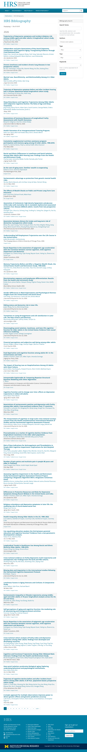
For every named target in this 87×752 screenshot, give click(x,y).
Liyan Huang (15, 225)
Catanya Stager (28, 344)
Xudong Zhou (44, 68)
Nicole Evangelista (9, 658)
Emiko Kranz (8, 282)
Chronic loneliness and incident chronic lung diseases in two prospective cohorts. (27, 66)
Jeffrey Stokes (17, 81)
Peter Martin (16, 396)
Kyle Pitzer (16, 586)
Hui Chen (37, 225)
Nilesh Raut (27, 194)
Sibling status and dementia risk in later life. (21, 305)
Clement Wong (41, 182)
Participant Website (33, 724)
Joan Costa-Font (9, 194)
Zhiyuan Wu (7, 686)
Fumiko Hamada (29, 159)
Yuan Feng (43, 643)
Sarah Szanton (33, 107)
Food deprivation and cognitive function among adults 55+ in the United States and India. (28, 354)
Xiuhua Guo (30, 686)
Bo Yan (6, 68)
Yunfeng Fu (32, 210)
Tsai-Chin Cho (8, 268)
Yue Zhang (23, 601)
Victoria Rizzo (24, 549)
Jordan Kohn (20, 658)
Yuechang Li (12, 68)
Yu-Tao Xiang (48, 645)
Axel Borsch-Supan (18, 519)
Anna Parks (7, 451)
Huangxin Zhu (8, 210)
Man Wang (29, 684)
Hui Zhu (36, 68)
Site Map (50, 728)
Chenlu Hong (17, 253)
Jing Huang (7, 107)
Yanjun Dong (8, 549)
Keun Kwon (7, 670)
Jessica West (7, 369)
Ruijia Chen (7, 54)
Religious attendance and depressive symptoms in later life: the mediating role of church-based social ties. (28, 505)
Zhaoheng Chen (30, 561)
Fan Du (53, 210)
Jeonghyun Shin (39, 658)
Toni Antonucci (15, 296)
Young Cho (13, 613)
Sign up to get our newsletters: (71, 726)
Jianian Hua (36, 684)
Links (49, 735)
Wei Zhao (21, 561)
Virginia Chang (36, 282)
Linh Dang (7, 296)
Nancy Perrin (15, 107)
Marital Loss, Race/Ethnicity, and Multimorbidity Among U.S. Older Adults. (29, 78)
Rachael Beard (24, 586)
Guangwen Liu (8, 253)
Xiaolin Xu (31, 601)
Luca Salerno (8, 519)
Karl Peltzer (16, 465)
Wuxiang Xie (21, 684)
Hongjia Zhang (39, 686)
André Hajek (25, 465)
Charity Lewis (8, 159)
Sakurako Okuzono (42, 54)
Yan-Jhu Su (32, 319)
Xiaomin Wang (28, 68)
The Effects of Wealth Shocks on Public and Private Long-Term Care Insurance (29, 192)
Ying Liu (13, 574)
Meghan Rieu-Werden (30, 451)
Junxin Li (27, 109)
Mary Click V (29, 132)
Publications (8, 16)
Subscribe (69, 735)
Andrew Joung (20, 239)
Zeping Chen (40, 561)
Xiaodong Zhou (8, 212)
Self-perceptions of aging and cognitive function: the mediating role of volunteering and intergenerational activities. (30, 610)
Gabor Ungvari (32, 645)
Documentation (16, 10)
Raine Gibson (29, 699)
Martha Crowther (39, 344)
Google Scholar (14, 44)
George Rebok (42, 107)
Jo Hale (6, 334)
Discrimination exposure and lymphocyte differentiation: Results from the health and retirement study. (29, 279)
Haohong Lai (12, 93)
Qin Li (5, 93)
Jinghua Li (24, 645)
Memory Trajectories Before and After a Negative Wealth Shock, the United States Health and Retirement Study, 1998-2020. (30, 265)
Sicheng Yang (24, 210)
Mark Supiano (31, 453)
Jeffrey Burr (15, 319)
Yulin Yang (32, 54)
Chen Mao (7, 410)
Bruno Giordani (9, 483)
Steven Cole (45, 282)
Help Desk (51, 724)
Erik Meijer (7, 574)
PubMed (8, 44)
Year (61, 54)
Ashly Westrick (17, 268)
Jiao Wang (44, 684)
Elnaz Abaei (7, 396)
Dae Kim (19, 122)
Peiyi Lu (22, 145)
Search (63, 74)
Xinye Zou (51, 684)
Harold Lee (14, 54)
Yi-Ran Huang (18, 643)
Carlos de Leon (26, 296)
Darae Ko (40, 451)
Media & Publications (42, 10)
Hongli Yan (41, 408)
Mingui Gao (7, 508)
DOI (4, 44)
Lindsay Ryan (19, 481)
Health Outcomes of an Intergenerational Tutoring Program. (27, 130)
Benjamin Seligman (10, 122)
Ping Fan (50, 643)
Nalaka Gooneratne (18, 109)
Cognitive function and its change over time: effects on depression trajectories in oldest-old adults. (29, 393)
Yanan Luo (7, 255)
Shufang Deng (8, 561)
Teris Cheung (15, 645)
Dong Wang (14, 410)
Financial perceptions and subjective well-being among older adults (30, 342)
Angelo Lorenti (13, 334)
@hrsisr (8, 736)
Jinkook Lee (48, 424)
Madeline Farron (9, 481)
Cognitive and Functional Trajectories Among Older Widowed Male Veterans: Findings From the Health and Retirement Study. (29, 655)
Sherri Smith (36, 369)
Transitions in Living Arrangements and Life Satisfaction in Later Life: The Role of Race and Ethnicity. (28, 317)
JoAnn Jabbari (8, 586)
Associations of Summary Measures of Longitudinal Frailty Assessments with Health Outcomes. (26, 119)
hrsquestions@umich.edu (13, 734)
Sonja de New (32, 182)
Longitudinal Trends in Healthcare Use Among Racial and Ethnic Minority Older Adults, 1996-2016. (28, 546)
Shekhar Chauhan (9, 356)
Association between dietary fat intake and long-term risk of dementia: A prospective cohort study (27, 222)
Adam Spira (24, 107)
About (6, 10)
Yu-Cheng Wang (9, 643)
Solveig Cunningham (25, 334)
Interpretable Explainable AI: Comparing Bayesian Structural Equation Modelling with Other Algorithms (27, 379)
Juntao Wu (20, 93)
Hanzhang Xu (16, 369)
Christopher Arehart (17, 699)
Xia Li (13, 686)
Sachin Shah (41, 453)
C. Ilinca (6, 381)
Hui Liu (14, 307)
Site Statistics (51, 736)
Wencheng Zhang (22, 307)
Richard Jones (18, 483)
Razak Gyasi (33, 465)
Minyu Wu (7, 225)
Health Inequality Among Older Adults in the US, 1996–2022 (26, 517)
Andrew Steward (22, 613)
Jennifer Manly (28, 481)
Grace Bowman (39, 699)
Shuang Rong (25, 227)
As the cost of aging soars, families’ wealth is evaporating (26, 168)
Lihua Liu (16, 210)
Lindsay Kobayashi (15, 56)
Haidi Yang (27, 93)
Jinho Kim (14, 670)
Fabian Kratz (8, 537)
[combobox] (67, 42)
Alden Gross (17, 424)
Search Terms (64, 25)
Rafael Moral (20, 437)
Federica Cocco (8, 170)
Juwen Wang (7, 307)
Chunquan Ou (49, 408)
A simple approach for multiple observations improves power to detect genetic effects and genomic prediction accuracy (28, 696)
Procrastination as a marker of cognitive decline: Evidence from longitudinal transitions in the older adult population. (28, 434)
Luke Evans (7, 699)
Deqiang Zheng (20, 686)
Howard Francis (26, 369)
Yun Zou (17, 40)
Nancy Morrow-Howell (18, 132)
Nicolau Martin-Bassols (11, 182)
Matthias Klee (16, 537)
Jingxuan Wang (23, 54)
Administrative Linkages (34, 730)
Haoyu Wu (20, 68)
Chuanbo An (7, 601)
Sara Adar (26, 268)
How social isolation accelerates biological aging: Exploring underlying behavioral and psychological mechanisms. (26, 667)
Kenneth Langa (41, 268)
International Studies (34, 738)
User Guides (31, 736)
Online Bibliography (33, 733)
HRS (7, 738)
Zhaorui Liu (50, 253)
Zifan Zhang (16, 601)
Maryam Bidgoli (9, 344)
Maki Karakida (8, 81)
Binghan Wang (45, 225)
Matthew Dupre (46, 369)
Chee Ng (40, 645)
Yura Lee (6, 613)
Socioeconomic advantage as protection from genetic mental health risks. (30, 179)
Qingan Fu (47, 210)
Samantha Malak (18, 159)
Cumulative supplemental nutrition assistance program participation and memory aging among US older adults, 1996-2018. (29, 142)
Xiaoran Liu (33, 227)
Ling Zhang (35, 643)
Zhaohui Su (7, 645)
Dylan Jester (49, 658)
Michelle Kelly (29, 437)
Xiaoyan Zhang (26, 282)
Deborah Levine (39, 481)
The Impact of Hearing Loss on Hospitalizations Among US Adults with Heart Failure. (28, 366)
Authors (62, 38)
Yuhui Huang (23, 225)
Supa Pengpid (8, 465)
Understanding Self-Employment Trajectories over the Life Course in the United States (30, 236)
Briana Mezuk (35, 296)
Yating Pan (40, 210)
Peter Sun (7, 132)
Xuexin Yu (7, 145)
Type (61, 46)
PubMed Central (14, 216)
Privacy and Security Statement (53, 739)
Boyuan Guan (35, 253)
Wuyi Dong (7, 319)
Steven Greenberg (13, 453)
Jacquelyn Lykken (16, 451)
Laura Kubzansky (37, 56)
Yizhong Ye (7, 408)
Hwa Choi (33, 268)
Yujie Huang (26, 253)
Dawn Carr (19, 356)
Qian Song (26, 81)
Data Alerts (51, 733)
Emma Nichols (8, 424)
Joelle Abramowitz (9, 239)
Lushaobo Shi (15, 408)
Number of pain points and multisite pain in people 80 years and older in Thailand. (28, 462)
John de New (23, 182)
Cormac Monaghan (10, 437)
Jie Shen (30, 225)
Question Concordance (34, 735)
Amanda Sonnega (37, 356)
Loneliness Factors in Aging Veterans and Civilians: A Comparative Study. (29, 583)
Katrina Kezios (15, 145)
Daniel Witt (23, 453)
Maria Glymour (26, 56)
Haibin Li (6, 684)
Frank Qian (13, 684)
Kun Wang (15, 549)
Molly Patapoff (29, 658)
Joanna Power (38, 437)
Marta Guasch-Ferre (13, 227)
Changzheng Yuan (44, 227)
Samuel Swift (30, 145)
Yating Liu (43, 253)
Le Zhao (6, 40)
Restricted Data (32, 728)
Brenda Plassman (50, 481)
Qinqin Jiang (33, 408)
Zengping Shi (25, 408)
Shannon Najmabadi (20, 170)
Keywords (63, 62)
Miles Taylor (27, 356)
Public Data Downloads (34, 726)
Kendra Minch (38, 132)
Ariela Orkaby (27, 122)
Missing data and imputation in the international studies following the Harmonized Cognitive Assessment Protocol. (29, 571)
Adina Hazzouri (39, 145)
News (49, 726)
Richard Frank (18, 194)
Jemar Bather (16, 282)
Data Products (28, 10)
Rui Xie (15, 561)
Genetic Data (31, 731)
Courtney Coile (30, 519)
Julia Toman (39, 159)
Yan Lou (11, 40)
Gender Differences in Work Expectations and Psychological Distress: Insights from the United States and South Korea (30, 294)
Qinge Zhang (28, 643)
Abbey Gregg (18, 344)
